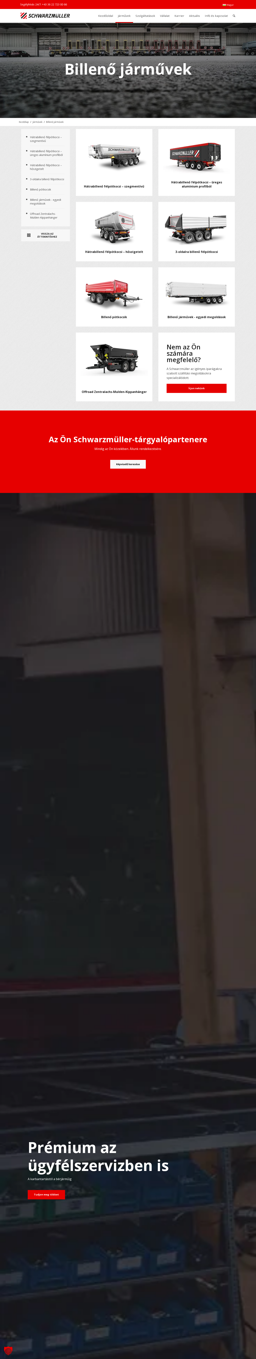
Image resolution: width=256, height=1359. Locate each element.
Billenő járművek (55, 122)
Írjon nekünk (197, 388)
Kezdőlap (24, 122)
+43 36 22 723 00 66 (54, 4)
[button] (8, 1351)
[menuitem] (228, 4)
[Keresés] (234, 16)
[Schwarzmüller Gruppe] (45, 16)
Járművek (37, 122)
